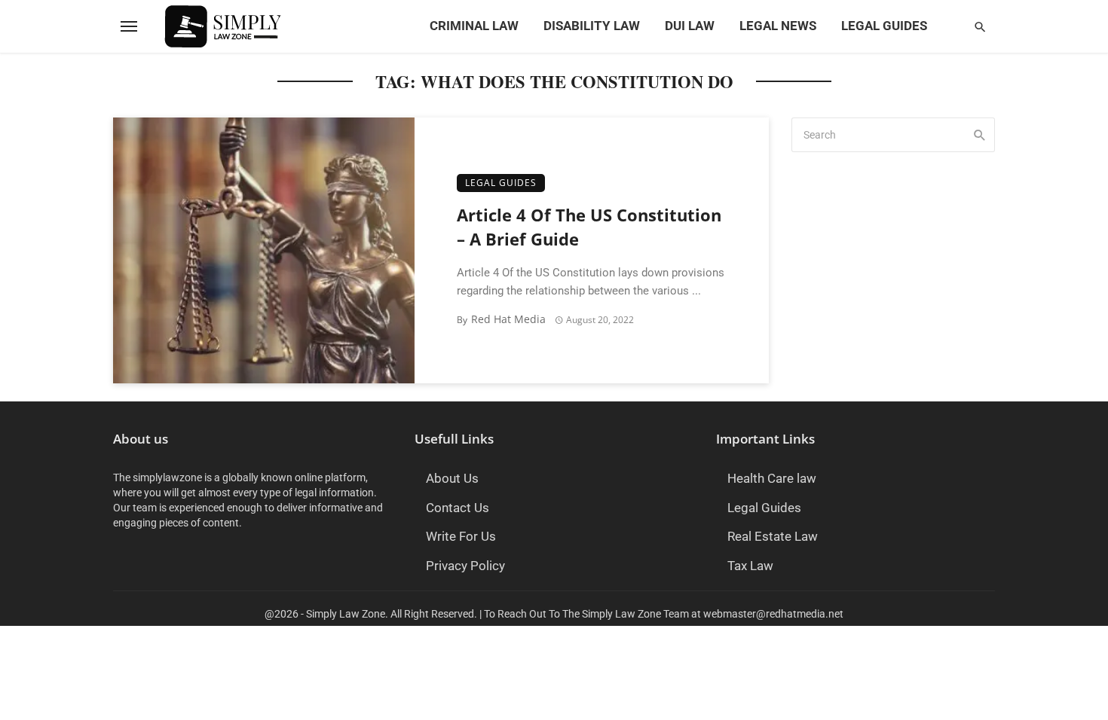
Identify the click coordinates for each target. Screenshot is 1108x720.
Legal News (777, 26)
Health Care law (771, 478)
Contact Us (457, 508)
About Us (452, 478)
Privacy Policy (465, 566)
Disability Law (591, 26)
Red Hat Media (508, 319)
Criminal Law (474, 26)
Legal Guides (884, 26)
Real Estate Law (772, 536)
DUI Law (690, 26)
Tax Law (750, 566)
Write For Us (461, 536)
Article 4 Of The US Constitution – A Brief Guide (589, 227)
